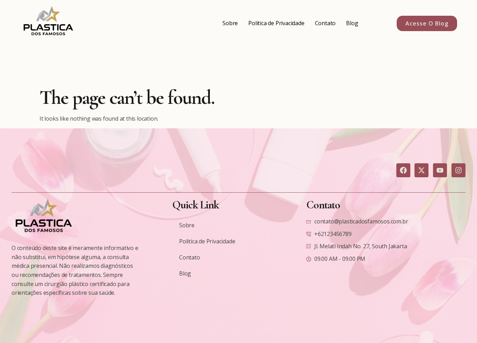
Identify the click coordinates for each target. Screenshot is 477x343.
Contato (325, 23)
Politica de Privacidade (276, 23)
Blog (352, 23)
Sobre (230, 23)
